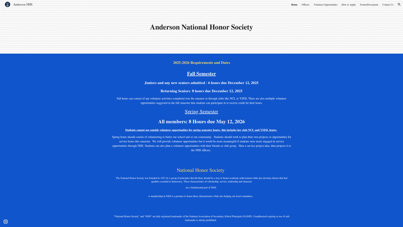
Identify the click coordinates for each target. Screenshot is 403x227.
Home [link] (294, 4)
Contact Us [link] (388, 4)
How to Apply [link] (349, 4)
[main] (201, 26)
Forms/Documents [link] (369, 4)
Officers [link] (305, 4)
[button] (399, 4)
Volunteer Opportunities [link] (326, 4)
